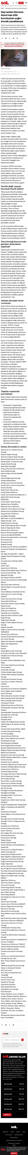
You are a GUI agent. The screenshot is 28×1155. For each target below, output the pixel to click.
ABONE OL (14, 1153)
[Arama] (16, 2)
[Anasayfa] (14, 1127)
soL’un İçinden (8, 1134)
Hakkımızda (5, 1132)
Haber (2, 8)
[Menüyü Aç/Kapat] (26, 2)
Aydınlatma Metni (19, 1134)
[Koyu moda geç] (13, 2)
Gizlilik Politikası (14, 1137)
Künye (23, 1132)
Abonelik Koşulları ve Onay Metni (14, 1140)
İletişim (12, 1132)
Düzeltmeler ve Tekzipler (14, 1143)
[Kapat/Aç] (14, 1145)
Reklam (18, 1132)
